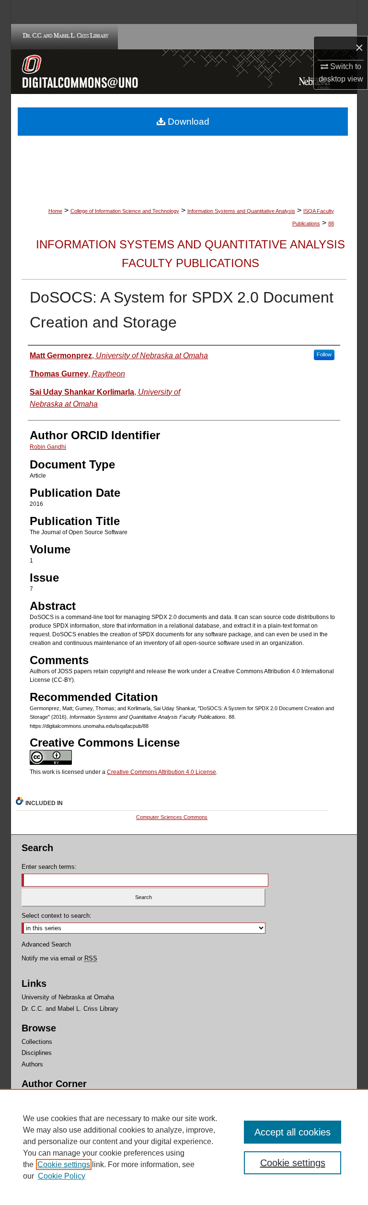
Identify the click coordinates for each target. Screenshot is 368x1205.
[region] (184, 1147)
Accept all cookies (292, 1132)
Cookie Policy (61, 1176)
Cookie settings (63, 1164)
